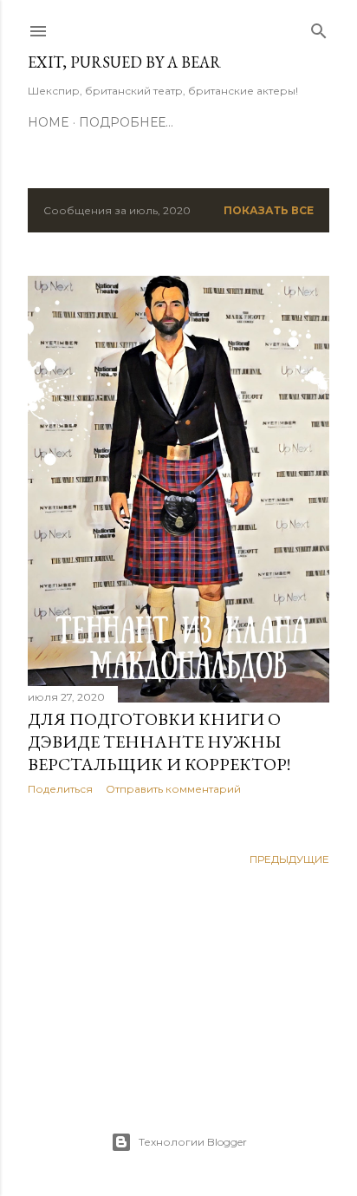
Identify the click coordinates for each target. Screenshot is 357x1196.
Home (48, 122)
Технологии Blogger (193, 1141)
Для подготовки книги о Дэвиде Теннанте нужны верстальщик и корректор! (159, 741)
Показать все (269, 210)
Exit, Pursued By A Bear (124, 62)
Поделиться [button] (60, 788)
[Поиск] (318, 27)
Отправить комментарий (173, 788)
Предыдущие (289, 859)
